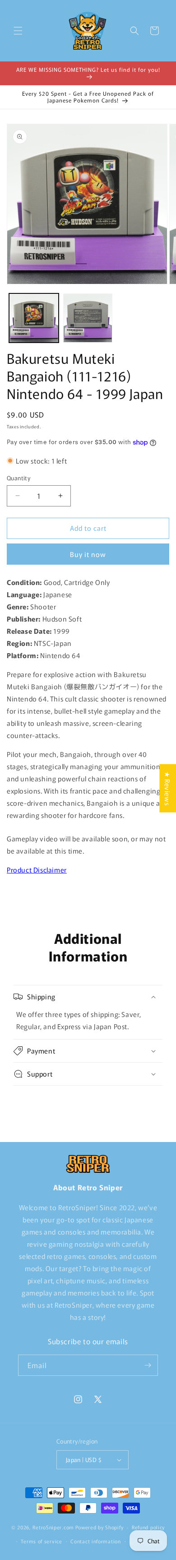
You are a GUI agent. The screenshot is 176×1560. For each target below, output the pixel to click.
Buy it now (88, 554)
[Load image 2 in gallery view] (88, 318)
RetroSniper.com (53, 1527)
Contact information (95, 1541)
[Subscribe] (147, 1365)
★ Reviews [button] (167, 788)
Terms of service (41, 1541)
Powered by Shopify (99, 1527)
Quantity (18, 478)
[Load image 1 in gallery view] (34, 318)
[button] (18, 31)
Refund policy (148, 1527)
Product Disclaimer (37, 869)
